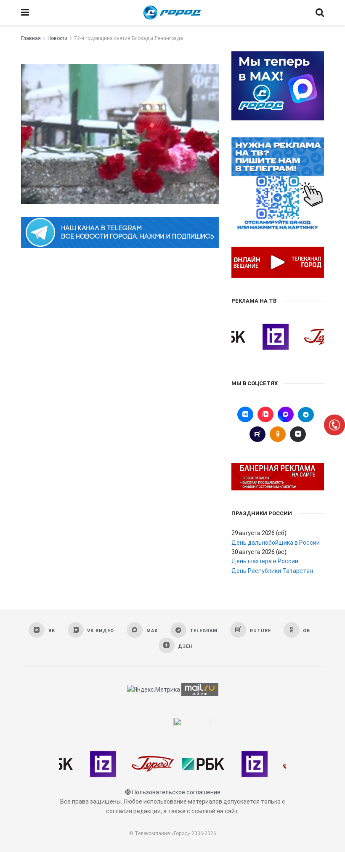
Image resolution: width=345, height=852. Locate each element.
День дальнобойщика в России (275, 542)
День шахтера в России (264, 561)
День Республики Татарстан (272, 570)
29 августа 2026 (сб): (259, 533)
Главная (31, 38)
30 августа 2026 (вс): (259, 551)
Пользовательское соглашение (176, 792)
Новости (57, 38)
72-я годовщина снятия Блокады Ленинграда (128, 38)
